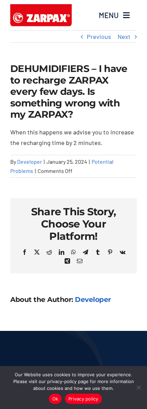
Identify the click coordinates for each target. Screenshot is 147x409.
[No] (138, 387)
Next (124, 36)
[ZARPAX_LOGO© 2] (41, 7)
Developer (29, 161)
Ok (55, 398)
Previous (99, 36)
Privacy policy (83, 398)
